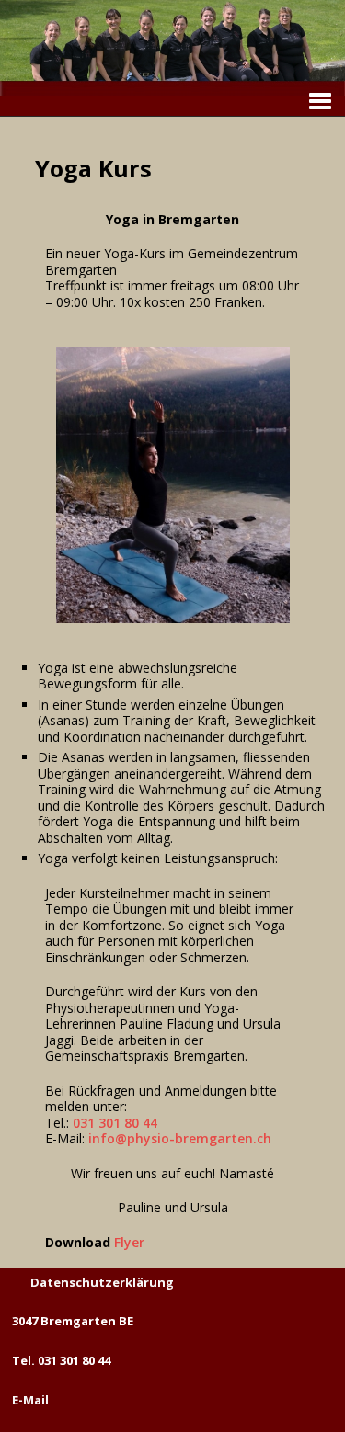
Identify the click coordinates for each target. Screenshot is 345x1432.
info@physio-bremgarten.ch (179, 1138)
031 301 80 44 (115, 1122)
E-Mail (30, 1400)
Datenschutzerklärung (102, 1282)
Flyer (129, 1242)
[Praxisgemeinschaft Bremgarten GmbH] (172, 87)
